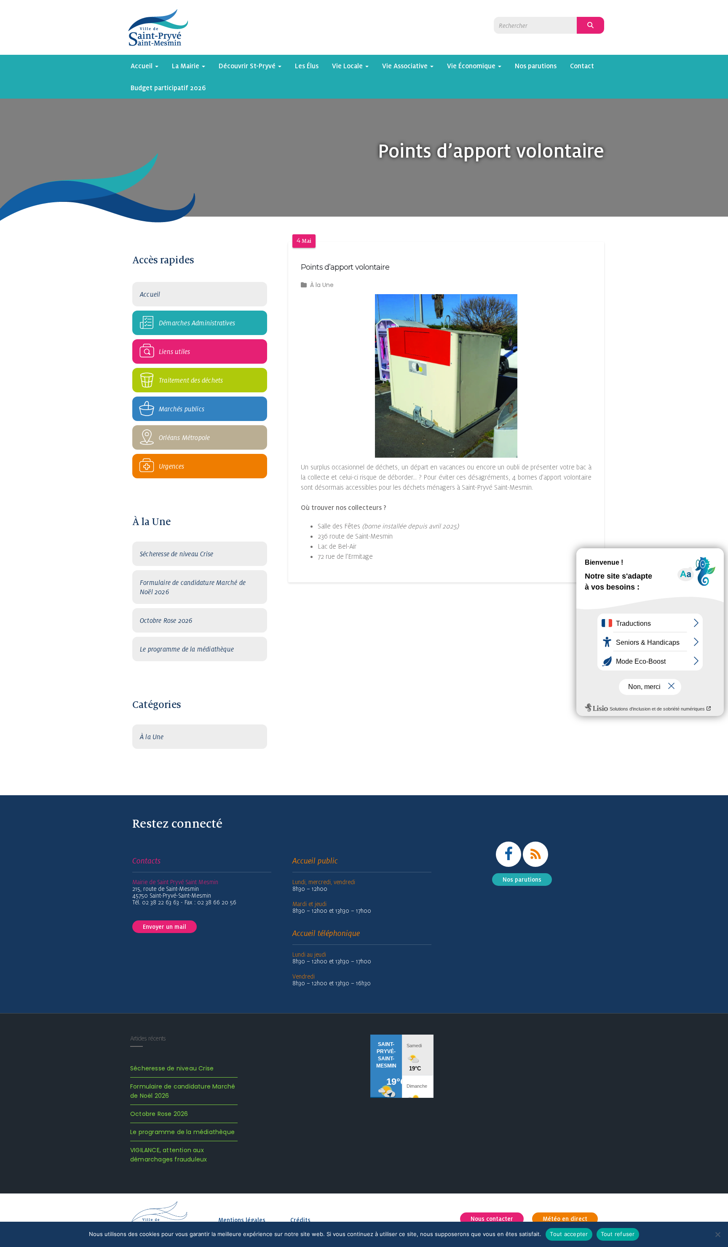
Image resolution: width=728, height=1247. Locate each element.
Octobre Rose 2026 (166, 620)
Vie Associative (405, 66)
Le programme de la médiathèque (187, 649)
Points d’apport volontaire (345, 267)
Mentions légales (241, 1220)
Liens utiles (174, 351)
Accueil (142, 66)
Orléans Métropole (184, 437)
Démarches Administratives (197, 323)
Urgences (172, 466)
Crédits (300, 1220)
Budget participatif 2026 (168, 87)
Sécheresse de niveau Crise (176, 554)
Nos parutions (536, 66)
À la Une (152, 736)
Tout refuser (618, 1234)
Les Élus (306, 66)
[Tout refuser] (717, 1234)
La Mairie (186, 66)
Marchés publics (181, 409)
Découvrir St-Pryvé (248, 66)
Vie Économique (472, 66)
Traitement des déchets (191, 380)
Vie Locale (348, 66)
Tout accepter (569, 1234)
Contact (582, 66)
